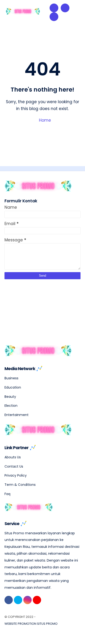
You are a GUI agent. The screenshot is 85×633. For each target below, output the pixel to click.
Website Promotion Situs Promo (31, 623)
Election (10, 405)
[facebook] (8, 600)
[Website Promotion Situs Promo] (23, 13)
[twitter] (18, 600)
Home (44, 120)
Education (12, 387)
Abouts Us (12, 457)
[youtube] (37, 600)
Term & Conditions (20, 484)
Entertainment (16, 414)
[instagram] (27, 600)
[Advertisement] (39, 308)
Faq (7, 493)
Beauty (10, 396)
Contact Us (13, 466)
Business (11, 378)
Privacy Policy (15, 475)
